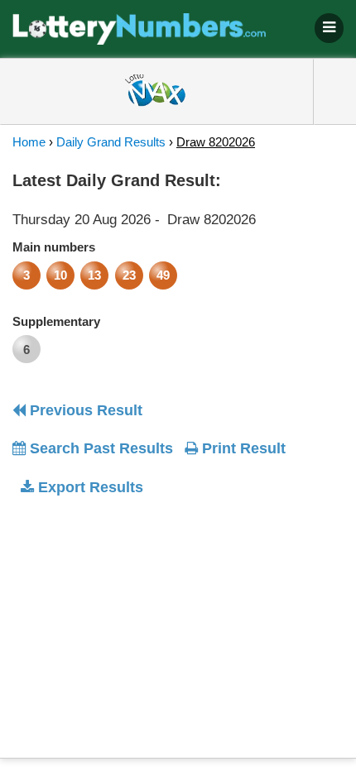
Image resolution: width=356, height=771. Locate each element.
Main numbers (53, 247)
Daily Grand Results (111, 142)
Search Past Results (99, 448)
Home (29, 142)
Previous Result (84, 410)
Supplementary (56, 321)
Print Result (242, 448)
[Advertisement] (151, 614)
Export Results (88, 487)
